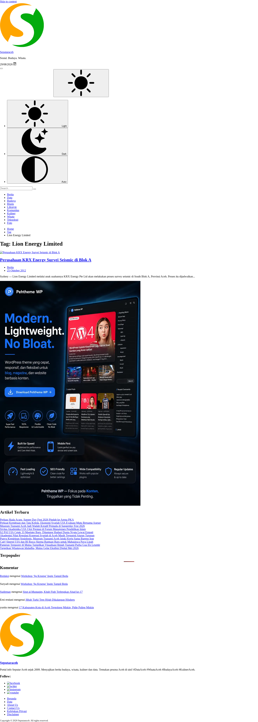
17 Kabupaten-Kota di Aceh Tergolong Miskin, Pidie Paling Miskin (56, 607)
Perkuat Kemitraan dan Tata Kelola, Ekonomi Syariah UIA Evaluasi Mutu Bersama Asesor (50, 522)
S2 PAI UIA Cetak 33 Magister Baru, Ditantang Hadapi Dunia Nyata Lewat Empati (46, 532)
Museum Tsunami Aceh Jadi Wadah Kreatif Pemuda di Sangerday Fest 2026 (42, 525)
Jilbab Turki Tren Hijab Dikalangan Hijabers (50, 599)
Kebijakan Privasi (17, 711)
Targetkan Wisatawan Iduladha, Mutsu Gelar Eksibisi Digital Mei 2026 (39, 548)
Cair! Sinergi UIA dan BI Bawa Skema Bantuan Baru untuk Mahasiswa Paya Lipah (46, 541)
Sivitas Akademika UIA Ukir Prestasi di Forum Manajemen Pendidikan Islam (43, 529)
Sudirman (5, 591)
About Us (12, 704)
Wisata (10, 216)
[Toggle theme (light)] (81, 83)
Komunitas (13, 210)
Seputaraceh (7, 52)
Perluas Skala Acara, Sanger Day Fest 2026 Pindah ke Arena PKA (37, 519)
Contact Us (13, 708)
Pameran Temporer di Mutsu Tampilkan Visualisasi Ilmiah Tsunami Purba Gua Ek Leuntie (50, 544)
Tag (9, 232)
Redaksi (4, 576)
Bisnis (10, 203)
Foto (9, 222)
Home (10, 228)
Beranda (11, 698)
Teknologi (12, 219)
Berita (10, 194)
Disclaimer (13, 714)
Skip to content (8, 1)
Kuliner (11, 213)
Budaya (11, 200)
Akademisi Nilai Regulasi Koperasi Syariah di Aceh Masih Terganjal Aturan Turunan (47, 535)
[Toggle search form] (1, 68)
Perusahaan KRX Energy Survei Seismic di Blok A (45, 260)
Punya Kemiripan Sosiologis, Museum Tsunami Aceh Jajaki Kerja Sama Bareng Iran (47, 538)
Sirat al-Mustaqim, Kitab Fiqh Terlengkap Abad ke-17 (53, 591)
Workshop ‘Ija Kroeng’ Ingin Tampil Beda (44, 576)
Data (9, 197)
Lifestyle (12, 207)
